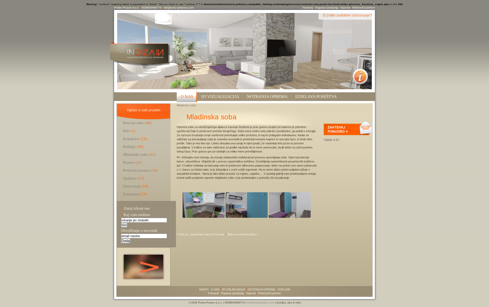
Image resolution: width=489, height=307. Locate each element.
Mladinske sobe (186, 105)
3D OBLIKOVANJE (233, 289)
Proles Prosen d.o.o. (126, 7)
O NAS (187, 96)
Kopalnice (131, 138)
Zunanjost (131, 194)
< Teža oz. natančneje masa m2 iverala (200, 234)
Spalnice (130, 178)
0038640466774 (151, 7)
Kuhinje (129, 146)
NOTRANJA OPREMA (261, 289)
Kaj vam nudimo (135, 214)
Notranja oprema (267, 96)
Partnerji (308, 7)
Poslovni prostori (136, 170)
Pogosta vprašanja (326, 7)
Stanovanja (132, 186)
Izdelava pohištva (316, 96)
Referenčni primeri (363, 7)
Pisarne (128, 162)
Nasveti (345, 7)
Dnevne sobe (133, 123)
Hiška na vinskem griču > (242, 234)
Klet (126, 131)
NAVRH (204, 289)
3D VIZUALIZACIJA (220, 96)
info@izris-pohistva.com (179, 7)
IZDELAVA (283, 289)
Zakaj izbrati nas (135, 208)
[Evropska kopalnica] (143, 277)
